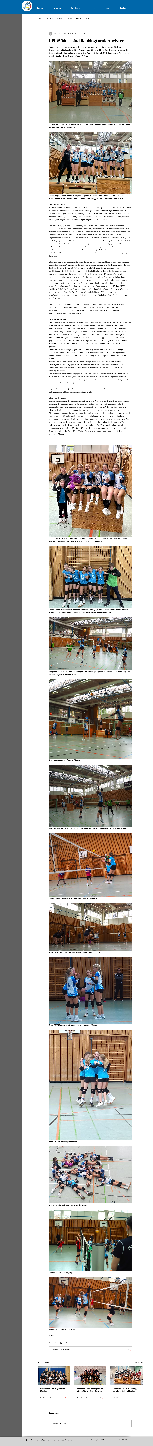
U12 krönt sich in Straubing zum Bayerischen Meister (125, 1389)
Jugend (78, 18)
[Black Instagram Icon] (31, 1440)
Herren (59, 18)
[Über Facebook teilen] (50, 1343)
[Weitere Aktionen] (130, 34)
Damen (69, 18)
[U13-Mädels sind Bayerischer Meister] (54, 1375)
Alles (39, 18)
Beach (88, 18)
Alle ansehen (139, 1362)
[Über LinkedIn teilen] (61, 1343)
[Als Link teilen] (66, 1343)
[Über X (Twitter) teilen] (55, 1343)
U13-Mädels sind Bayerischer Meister (52, 1389)
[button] (140, 18)
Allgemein (49, 18)
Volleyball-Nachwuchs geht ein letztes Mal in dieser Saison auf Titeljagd (90, 1389)
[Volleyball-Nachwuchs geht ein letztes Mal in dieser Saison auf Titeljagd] (90, 1375)
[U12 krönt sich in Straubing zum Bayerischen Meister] (126, 1375)
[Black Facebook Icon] (26, 1440)
